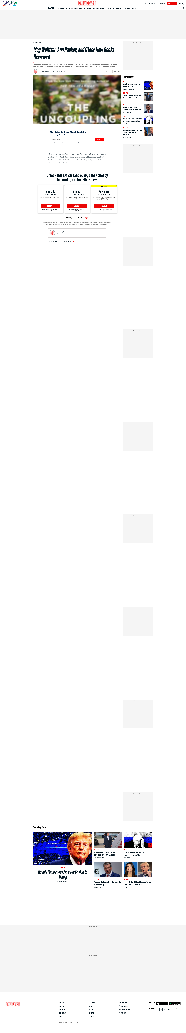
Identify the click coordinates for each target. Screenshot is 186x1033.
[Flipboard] (176, 1010)
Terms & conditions (122, 1020)
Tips (71, 1020)
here (73, 241)
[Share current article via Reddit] (119, 71)
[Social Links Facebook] (157, 1010)
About (61, 1020)
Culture (91, 1013)
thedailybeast (61, 234)
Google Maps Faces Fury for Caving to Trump (62, 874)
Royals (89, 8)
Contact (66, 1020)
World (91, 1009)
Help (84, 1020)
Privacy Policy (79, 142)
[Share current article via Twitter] (111, 71)
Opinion (102, 8)
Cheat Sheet (60, 8)
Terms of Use (70, 142)
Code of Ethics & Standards (100, 1020)
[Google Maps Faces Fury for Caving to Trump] (148, 89)
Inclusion (112, 1020)
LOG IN (180, 3)
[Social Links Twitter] (161, 1010)
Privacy (89, 1020)
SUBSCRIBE (172, 3)
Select (50, 206)
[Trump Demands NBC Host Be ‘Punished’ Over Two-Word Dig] (148, 100)
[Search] (183, 8)
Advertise (79, 1020)
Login (86, 218)
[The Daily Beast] (87, 3)
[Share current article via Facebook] (106, 71)
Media (76, 8)
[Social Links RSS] (172, 1010)
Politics (96, 8)
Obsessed (82, 8)
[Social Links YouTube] (168, 1010)
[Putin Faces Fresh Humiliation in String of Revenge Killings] (148, 123)
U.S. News (127, 8)
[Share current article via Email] (115, 71)
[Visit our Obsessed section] (15, 3)
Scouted (134, 8)
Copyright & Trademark (135, 1020)
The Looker (69, 8)
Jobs (74, 1020)
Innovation (118, 8)
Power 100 (110, 8)
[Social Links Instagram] (164, 1010)
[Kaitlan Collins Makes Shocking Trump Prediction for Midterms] (148, 135)
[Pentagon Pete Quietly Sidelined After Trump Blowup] (148, 112)
